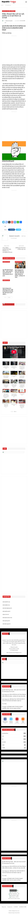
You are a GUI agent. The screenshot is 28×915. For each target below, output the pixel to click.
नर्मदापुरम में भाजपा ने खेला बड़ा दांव (20, 248)
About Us (4, 906)
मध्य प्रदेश (4, 742)
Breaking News (6, 11)
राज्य (14, 11)
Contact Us (9, 906)
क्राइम (3, 745)
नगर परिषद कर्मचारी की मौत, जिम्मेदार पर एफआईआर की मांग (7, 250)
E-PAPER (16, 906)
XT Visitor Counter (16, 898)
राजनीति (11, 11)
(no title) (4, 703)
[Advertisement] (14, 50)
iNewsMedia (17, 912)
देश (2, 739)
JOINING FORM (22, 906)
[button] (15, 360)
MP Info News (10, 304)
